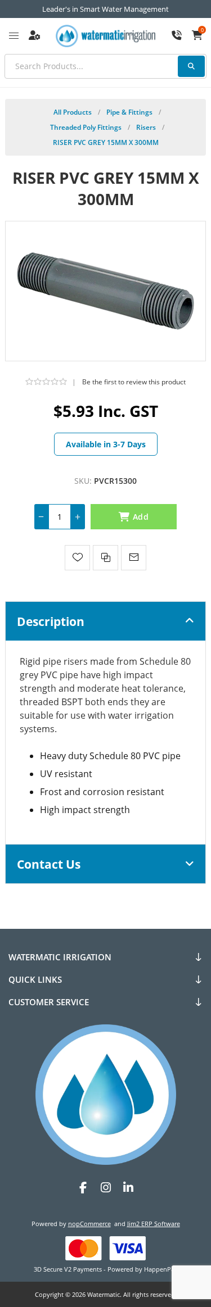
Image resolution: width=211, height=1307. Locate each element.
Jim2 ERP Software (153, 1223)
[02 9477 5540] (177, 36)
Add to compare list (105, 557)
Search (191, 66)
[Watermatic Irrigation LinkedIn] (128, 1187)
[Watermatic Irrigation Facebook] (83, 1187)
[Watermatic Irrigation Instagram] (106, 1187)
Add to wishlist (77, 557)
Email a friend (133, 557)
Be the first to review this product (134, 382)
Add (141, 516)
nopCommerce (89, 1223)
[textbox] (105, 66)
